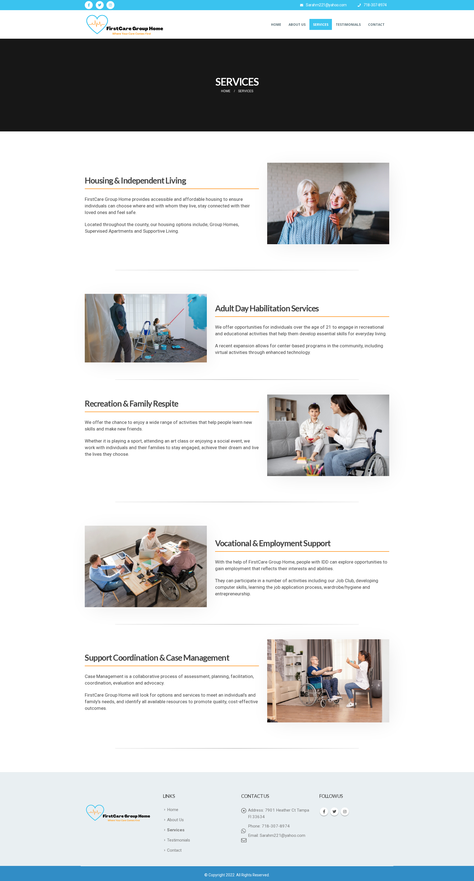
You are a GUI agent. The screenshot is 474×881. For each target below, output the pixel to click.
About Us (297, 24)
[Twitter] (100, 5)
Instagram (345, 811)
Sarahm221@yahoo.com (326, 5)
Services (320, 24)
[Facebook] (89, 5)
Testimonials (348, 24)
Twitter (334, 811)
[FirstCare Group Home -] (126, 24)
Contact (376, 24)
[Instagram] (110, 5)
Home (276, 24)
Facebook (324, 811)
